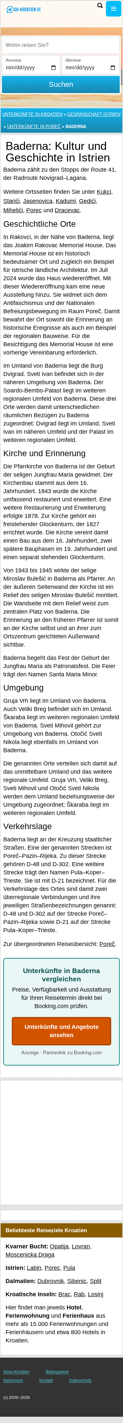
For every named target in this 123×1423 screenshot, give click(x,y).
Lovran (81, 1246)
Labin (34, 1268)
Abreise (73, 60)
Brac (64, 1294)
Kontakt (46, 1380)
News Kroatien (16, 1372)
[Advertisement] (61, 1142)
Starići (11, 201)
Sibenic (77, 1281)
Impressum (13, 1380)
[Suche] (100, 5)
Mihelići (13, 210)
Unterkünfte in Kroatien (32, 114)
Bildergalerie (57, 1372)
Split (95, 1281)
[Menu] (113, 9)
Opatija (59, 1246)
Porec (34, 210)
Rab (79, 1294)
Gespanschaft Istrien (93, 114)
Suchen (61, 84)
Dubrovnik (50, 1281)
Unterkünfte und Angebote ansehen (62, 1031)
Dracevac (67, 210)
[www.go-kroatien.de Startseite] (24, 9)
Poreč (107, 944)
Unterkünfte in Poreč (34, 126)
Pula (69, 1268)
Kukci (104, 191)
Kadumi (66, 201)
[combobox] (60, 45)
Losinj (95, 1294)
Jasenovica (37, 201)
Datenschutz (80, 1380)
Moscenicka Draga (30, 1254)
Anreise (13, 60)
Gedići (87, 201)
